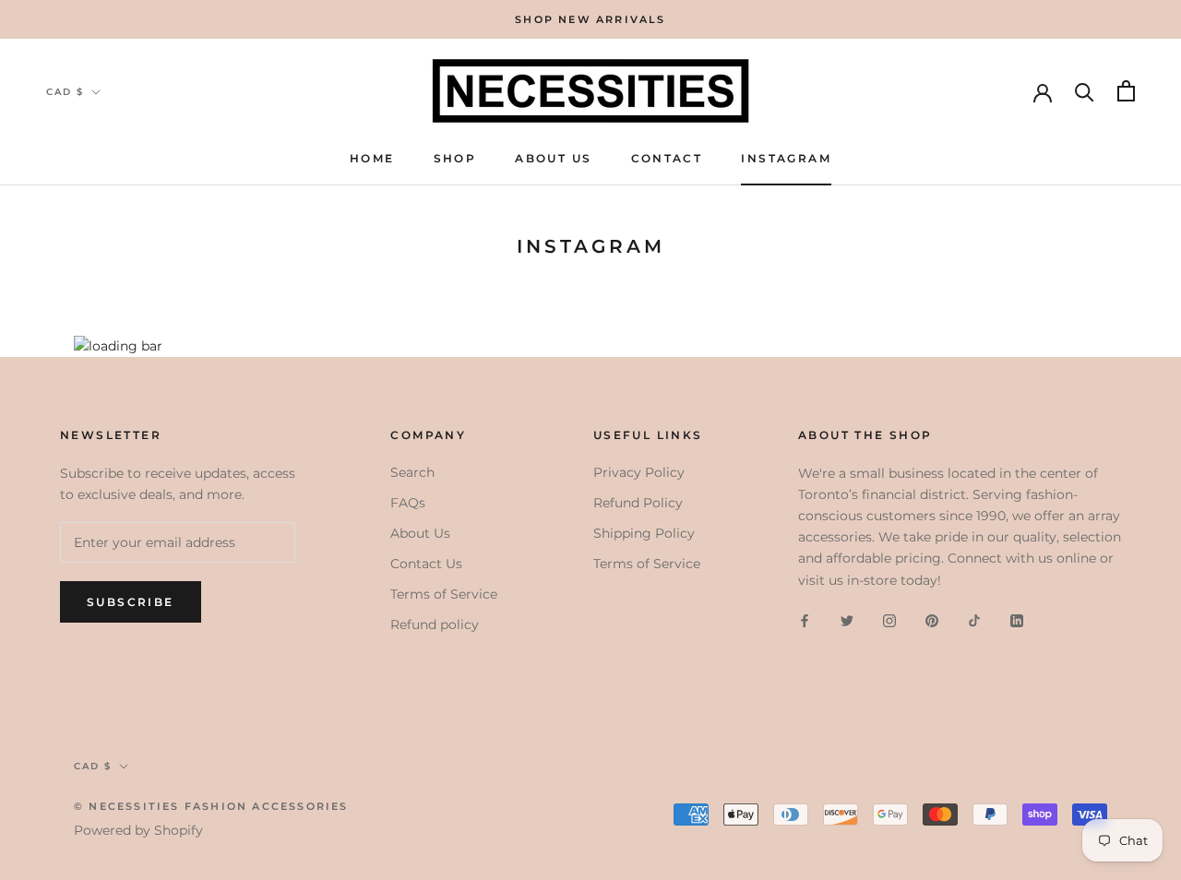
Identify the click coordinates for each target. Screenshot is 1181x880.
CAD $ (65, 92)
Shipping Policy (644, 533)
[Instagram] (889, 620)
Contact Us (426, 563)
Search (412, 472)
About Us (553, 158)
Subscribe (130, 602)
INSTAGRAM (786, 158)
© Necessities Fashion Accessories (211, 806)
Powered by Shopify (138, 830)
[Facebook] (804, 620)
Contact (667, 158)
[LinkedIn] (1016, 620)
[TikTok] (974, 620)
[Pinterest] (931, 620)
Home (372, 158)
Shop (455, 158)
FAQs (407, 502)
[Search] (1084, 91)
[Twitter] (847, 620)
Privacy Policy (639, 472)
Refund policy (434, 624)
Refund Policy (638, 502)
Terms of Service (443, 594)
